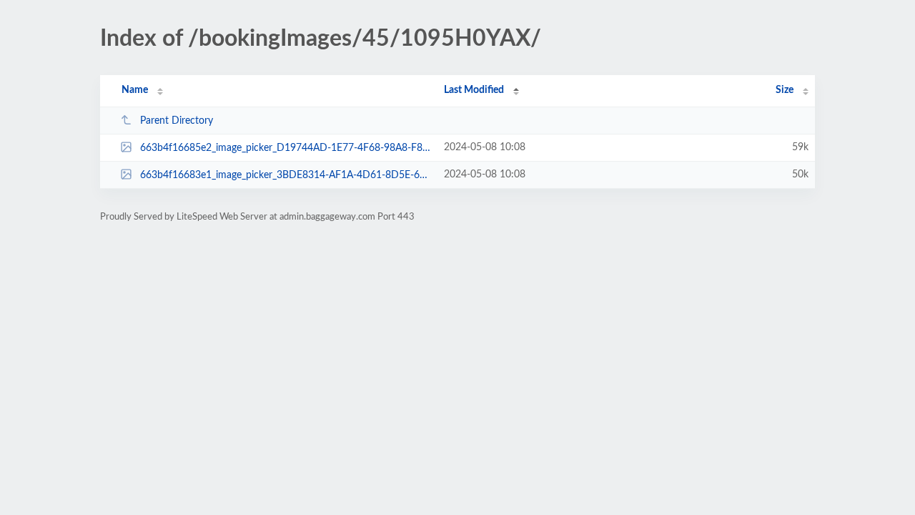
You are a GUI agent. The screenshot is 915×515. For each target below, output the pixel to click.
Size (784, 90)
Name (135, 90)
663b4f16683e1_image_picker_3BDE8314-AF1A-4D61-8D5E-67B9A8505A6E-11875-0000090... (285, 175)
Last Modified (474, 90)
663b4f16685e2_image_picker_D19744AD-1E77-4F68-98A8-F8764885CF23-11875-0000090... (285, 148)
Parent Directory (176, 121)
